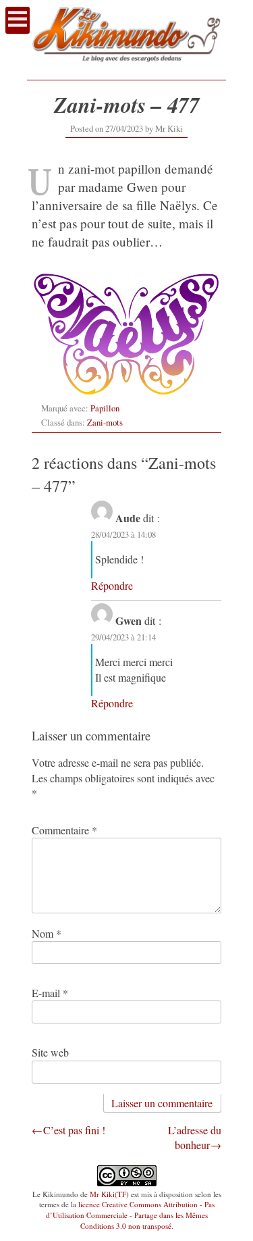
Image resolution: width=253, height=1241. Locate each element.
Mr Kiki (169, 128)
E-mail (50, 993)
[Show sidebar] (17, 20)
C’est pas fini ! (74, 1130)
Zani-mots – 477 (127, 104)
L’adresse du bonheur (194, 1137)
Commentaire (64, 830)
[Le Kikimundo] (126, 67)
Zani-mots (105, 422)
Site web (50, 1052)
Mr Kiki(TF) (109, 1194)
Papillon (104, 408)
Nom (46, 933)
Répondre (112, 585)
